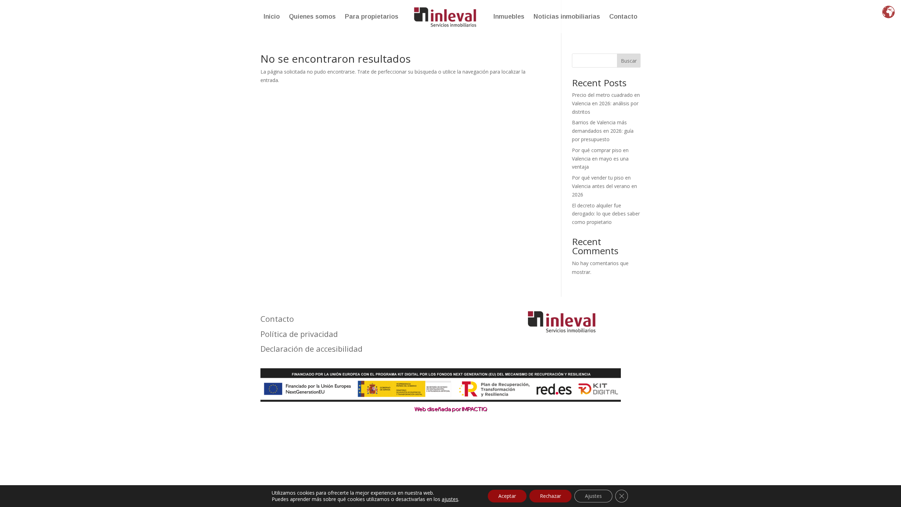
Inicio (272, 17)
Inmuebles (508, 17)
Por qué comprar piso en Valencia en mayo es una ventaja (600, 158)
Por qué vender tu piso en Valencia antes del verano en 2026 (604, 186)
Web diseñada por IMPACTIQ (450, 409)
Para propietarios (371, 17)
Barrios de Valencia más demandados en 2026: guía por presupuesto (603, 131)
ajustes (450, 499)
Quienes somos (312, 17)
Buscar (629, 60)
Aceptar (507, 496)
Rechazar (550, 496)
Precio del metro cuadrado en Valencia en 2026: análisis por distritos (606, 103)
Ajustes (593, 496)
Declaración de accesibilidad (311, 349)
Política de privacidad (299, 334)
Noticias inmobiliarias (567, 17)
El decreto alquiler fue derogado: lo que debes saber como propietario (606, 214)
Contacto (623, 17)
